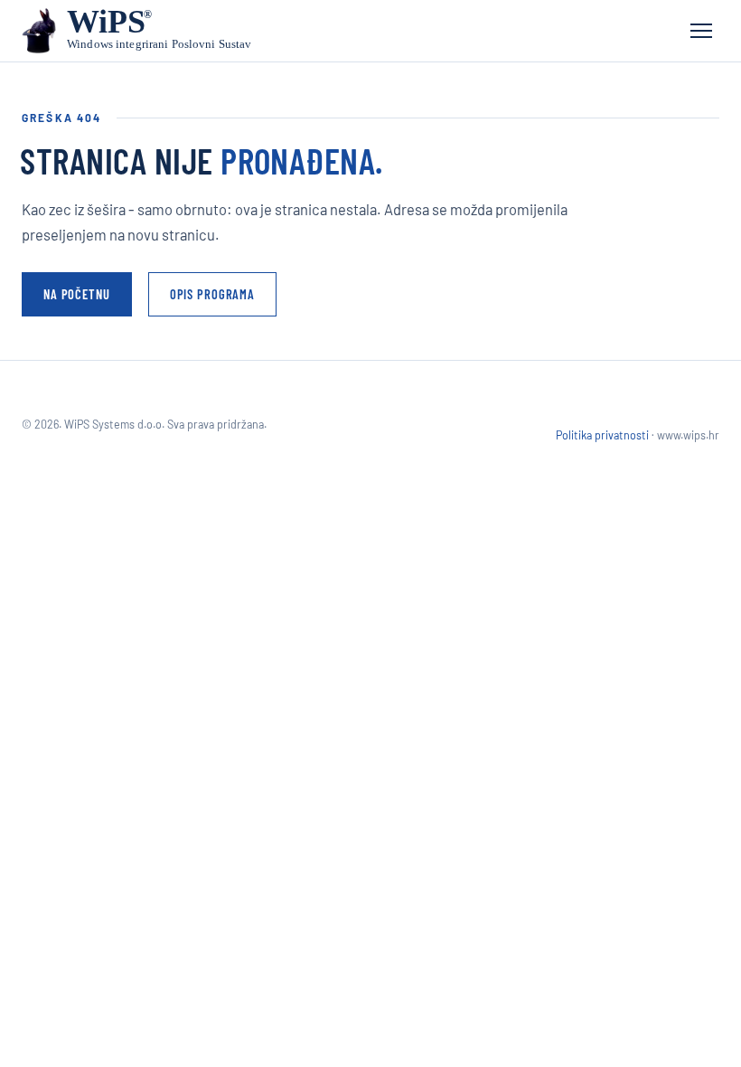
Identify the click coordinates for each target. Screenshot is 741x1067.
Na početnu (76, 294)
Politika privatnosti (602, 435)
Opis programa (212, 294)
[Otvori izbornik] (701, 30)
